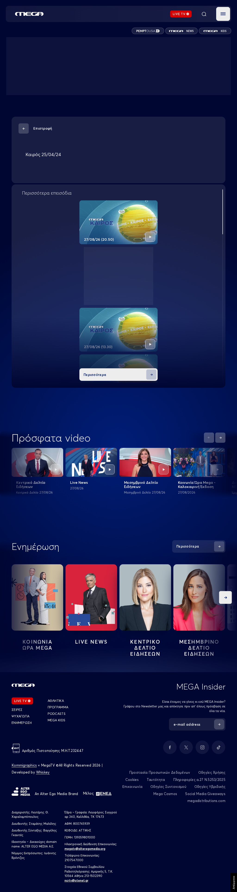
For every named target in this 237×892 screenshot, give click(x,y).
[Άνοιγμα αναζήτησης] (204, 14)
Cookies (132, 779)
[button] (223, 14)
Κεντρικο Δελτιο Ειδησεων (145, 648)
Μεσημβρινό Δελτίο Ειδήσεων (141, 484)
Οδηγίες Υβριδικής (209, 786)
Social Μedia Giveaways (205, 794)
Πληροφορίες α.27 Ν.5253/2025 (199, 779)
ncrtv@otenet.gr (76, 880)
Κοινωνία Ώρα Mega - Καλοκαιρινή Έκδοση (196, 484)
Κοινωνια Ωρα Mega (37, 645)
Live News (79, 482)
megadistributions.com (206, 801)
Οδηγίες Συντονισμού (168, 786)
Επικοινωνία (132, 786)
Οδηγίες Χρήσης (211, 772)
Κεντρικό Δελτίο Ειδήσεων (30, 484)
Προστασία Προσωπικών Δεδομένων (159, 772)
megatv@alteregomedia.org (85, 848)
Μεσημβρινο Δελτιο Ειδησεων (199, 648)
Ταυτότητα (156, 779)
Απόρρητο (233, 882)
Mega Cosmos (165, 794)
